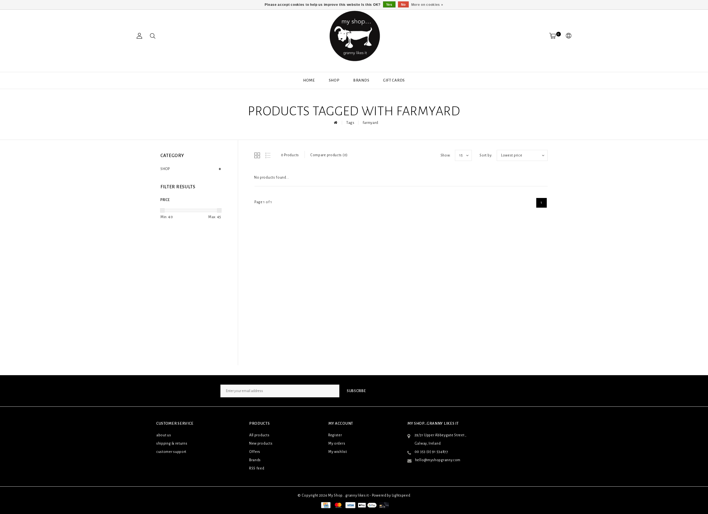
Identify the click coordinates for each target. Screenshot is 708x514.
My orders (336, 443)
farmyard (371, 123)
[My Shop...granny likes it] (354, 36)
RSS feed (256, 468)
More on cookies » (427, 5)
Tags (350, 123)
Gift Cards (394, 80)
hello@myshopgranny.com (437, 460)
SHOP (334, 80)
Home (309, 80)
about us (163, 435)
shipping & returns (172, 443)
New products (260, 443)
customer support (171, 452)
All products (259, 435)
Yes (389, 5)
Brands (361, 80)
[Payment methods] (325, 505)
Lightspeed (401, 495)
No (403, 5)
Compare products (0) (329, 155)
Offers (254, 452)
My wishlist (337, 452)
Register (335, 435)
